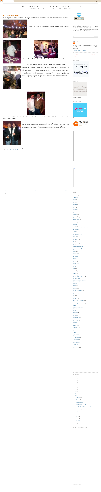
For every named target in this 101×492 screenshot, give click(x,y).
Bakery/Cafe (75, 201)
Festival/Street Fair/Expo (78, 246)
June (77, 413)
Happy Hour (75, 260)
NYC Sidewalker (76, 166)
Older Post (67, 190)
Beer (74, 207)
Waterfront (75, 344)
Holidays (75, 265)
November (78, 397)
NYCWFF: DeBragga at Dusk (11, 15)
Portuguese (75, 312)
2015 (76, 386)
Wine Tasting (76, 347)
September (78, 409)
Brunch (74, 216)
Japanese (75, 271)
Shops (74, 324)
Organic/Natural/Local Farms (79, 303)
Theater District (76, 337)
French (74, 251)
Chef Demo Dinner (77, 221)
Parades (74, 305)
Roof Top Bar (76, 320)
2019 (76, 380)
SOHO (74, 329)
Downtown (75, 238)
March (77, 418)
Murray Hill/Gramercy (77, 290)
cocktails (75, 224)
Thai (74, 335)
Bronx (74, 212)
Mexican (75, 283)
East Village (75, 239)
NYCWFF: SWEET (79, 402)
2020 (76, 378)
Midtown (75, 288)
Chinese (75, 222)
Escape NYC (75, 243)
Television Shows (76, 334)
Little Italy (75, 275)
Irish (74, 268)
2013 (76, 389)
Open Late (75, 302)
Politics (74, 310)
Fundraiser (75, 253)
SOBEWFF (75, 325)
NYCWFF (75, 298)
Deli (74, 233)
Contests (75, 226)
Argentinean (75, 197)
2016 (76, 384)
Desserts (75, 236)
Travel (74, 341)
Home (36, 190)
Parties (74, 308)
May (77, 414)
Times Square (76, 339)
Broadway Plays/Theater (78, 211)
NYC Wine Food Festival (12, 149)
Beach (74, 206)
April (77, 416)
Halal (74, 258)
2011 (76, 393)
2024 (76, 376)
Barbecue (75, 204)
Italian (74, 270)
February (78, 420)
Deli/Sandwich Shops (77, 234)
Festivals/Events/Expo (77, 248)
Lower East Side (76, 278)
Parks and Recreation (77, 307)
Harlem (74, 261)
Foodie (74, 249)
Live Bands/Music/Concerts (79, 276)
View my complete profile (79, 50)
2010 (76, 395)
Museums (75, 292)
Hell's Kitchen (76, 263)
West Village (76, 346)
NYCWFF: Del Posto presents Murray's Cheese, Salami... (87, 401)
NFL (74, 295)
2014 (76, 387)
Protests (75, 314)
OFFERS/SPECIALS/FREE (78, 300)
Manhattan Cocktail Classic (79, 280)
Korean (74, 273)
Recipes (75, 315)
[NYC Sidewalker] (77, 186)
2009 (76, 423)
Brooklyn (75, 214)
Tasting (74, 332)
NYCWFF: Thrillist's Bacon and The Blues (84, 406)
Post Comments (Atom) (12, 193)
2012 (76, 391)
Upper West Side (76, 342)
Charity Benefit (76, 219)
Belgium (75, 209)
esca (74, 241)
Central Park (75, 217)
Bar (74, 202)
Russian (75, 322)
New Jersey (75, 293)
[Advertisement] (79, 454)
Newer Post (5, 190)
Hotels (74, 266)
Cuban (74, 231)
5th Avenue (75, 194)
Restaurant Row (76, 317)
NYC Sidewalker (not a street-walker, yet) (50, 6)
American (75, 195)
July (77, 411)
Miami (74, 285)
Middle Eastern (76, 287)
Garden (74, 254)
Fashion (75, 244)
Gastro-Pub (75, 256)
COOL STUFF (76, 229)
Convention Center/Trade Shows (79, 227)
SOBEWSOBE (76, 327)
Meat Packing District (77, 281)
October (77, 399)
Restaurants (75, 319)
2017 (76, 382)
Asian (74, 199)
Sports (74, 330)
